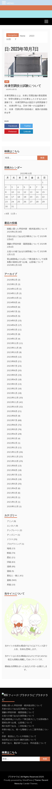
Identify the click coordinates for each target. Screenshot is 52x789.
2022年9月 (12, 411)
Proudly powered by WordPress (18, 780)
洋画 (9, 562)
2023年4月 (12, 379)
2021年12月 (13, 452)
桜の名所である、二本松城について (18, 726)
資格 (6, 81)
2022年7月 (12, 420)
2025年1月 (12, 284)
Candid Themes (30, 783)
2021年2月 (12, 497)
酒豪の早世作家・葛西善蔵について (23, 244)
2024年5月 (12, 320)
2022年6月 (12, 425)
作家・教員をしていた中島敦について (19, 736)
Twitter (27, 126)
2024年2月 (12, 334)
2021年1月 (12, 502)
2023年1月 (12, 393)
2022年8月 (12, 415)
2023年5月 (12, 375)
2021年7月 (12, 474)
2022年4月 (12, 434)
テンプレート (13, 530)
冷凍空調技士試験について (22, 85)
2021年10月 (13, 461)
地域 (9, 548)
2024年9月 (12, 302)
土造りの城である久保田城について (23, 251)
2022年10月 (13, 406)
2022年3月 (12, 438)
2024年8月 (12, 307)
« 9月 (6, 213)
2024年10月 (13, 298)
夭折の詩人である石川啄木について (23, 236)
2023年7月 (12, 366)
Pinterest (12, 131)
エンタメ (11, 525)
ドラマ (10, 539)
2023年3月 (12, 384)
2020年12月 (13, 506)
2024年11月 (13, 293)
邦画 (9, 584)
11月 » (14, 213)
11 (18, 192)
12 (25, 192)
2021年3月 (12, 493)
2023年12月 (13, 343)
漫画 (9, 571)
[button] (4, 3)
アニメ (10, 521)
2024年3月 (12, 329)
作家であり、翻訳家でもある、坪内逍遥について (24, 743)
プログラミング (14, 544)
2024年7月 (12, 311)
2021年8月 (12, 470)
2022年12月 (13, 397)
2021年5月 (12, 483)
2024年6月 (12, 316)
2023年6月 (12, 370)
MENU (10, 3)
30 (6, 206)
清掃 (9, 566)
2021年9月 (12, 465)
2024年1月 (12, 338)
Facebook (12, 126)
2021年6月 (12, 479)
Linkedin (27, 131)
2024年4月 (12, 325)
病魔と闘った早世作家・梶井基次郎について (27, 228)
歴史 (9, 557)
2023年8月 (12, 361)
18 (18, 197)
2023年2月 (12, 388)
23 (6, 201)
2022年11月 (13, 402)
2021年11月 (13, 456)
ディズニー (12, 534)
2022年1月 (12, 447)
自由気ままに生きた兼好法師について (19, 739)
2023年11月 (13, 347)
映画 (9, 553)
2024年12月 (13, 289)
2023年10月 (13, 352)
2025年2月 (12, 279)
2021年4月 (12, 488)
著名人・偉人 (13, 575)
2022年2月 (12, 443)
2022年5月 (12, 429)
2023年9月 (12, 357)
